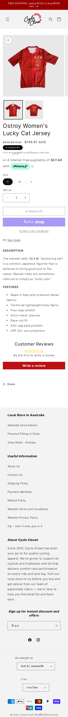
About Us (14, 466)
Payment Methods (20, 491)
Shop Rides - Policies (22, 442)
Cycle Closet (27, 714)
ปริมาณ (7, 190)
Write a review (34, 365)
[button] (7, 19)
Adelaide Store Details (22, 425)
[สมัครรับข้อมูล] (56, 625)
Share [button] (11, 384)
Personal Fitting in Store (24, 433)
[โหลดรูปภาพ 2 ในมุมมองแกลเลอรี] (34, 109)
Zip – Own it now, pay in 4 (25, 526)
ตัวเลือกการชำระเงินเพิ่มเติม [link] (34, 231)
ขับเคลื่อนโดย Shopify (46, 714)
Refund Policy (17, 500)
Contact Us (15, 474)
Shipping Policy (18, 483)
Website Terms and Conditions (28, 509)
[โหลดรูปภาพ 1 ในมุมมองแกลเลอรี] (13, 109)
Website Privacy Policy (23, 517)
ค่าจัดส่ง (15, 152)
